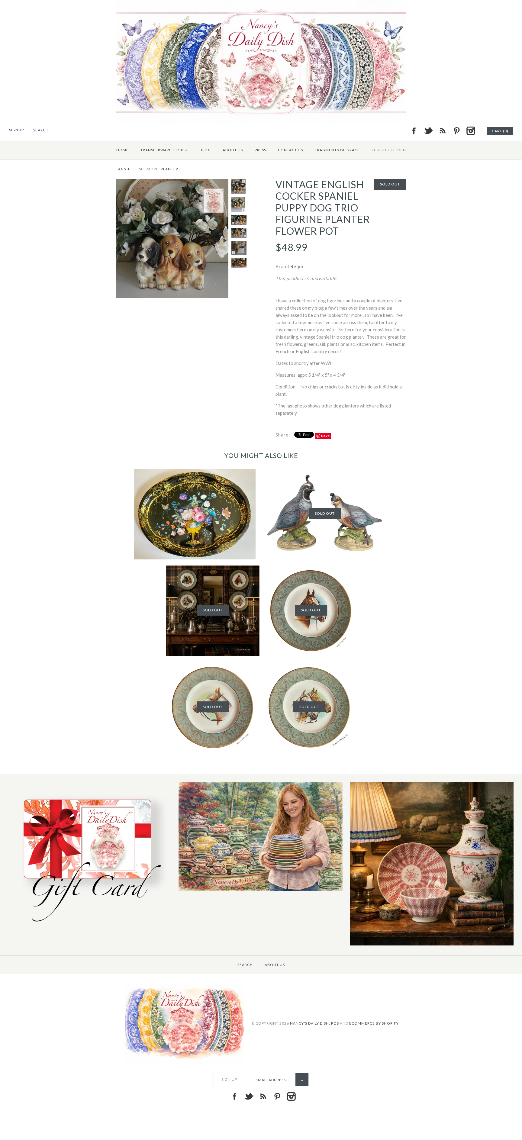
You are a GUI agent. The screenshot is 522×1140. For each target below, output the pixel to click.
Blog (205, 150)
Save (325, 435)
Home (122, 150)
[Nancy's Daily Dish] (261, 3)
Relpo (297, 266)
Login (399, 150)
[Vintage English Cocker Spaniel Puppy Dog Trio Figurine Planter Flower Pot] (172, 182)
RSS (442, 130)
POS (335, 1023)
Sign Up (229, 1079)
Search (245, 964)
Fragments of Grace (337, 150)
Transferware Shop (164, 150)
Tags (123, 169)
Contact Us (290, 150)
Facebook (413, 130)
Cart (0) (500, 131)
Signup (16, 129)
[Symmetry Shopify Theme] (89, 926)
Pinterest (456, 130)
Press (260, 150)
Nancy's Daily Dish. (310, 1023)
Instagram (470, 130)
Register (381, 150)
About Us (233, 150)
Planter (169, 169)
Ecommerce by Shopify (374, 1023)
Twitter (428, 130)
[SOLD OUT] (325, 472)
